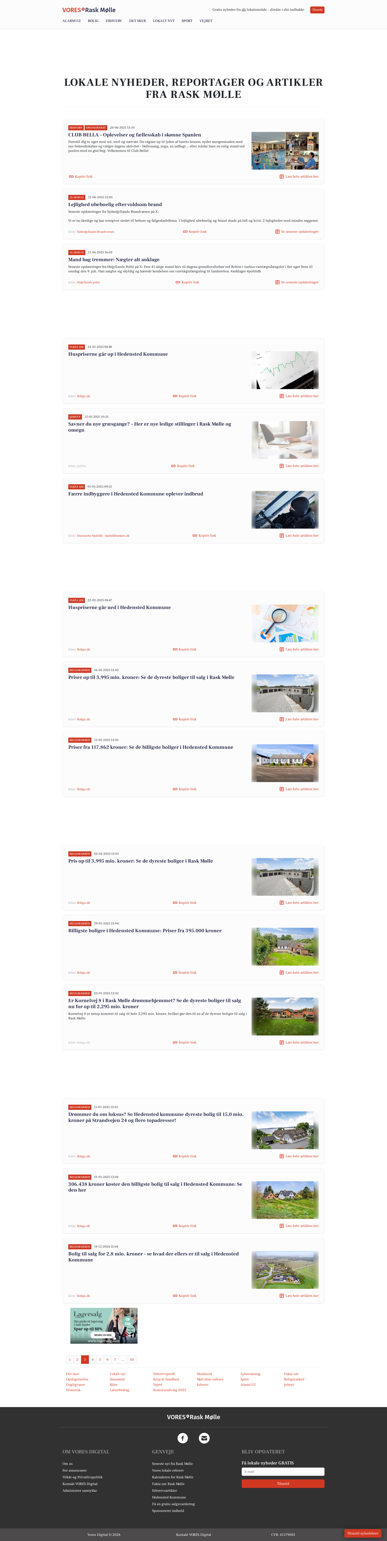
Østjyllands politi (88, 282)
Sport (187, 21)
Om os (67, 1463)
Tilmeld (317, 10)
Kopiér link (83, 176)
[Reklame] (104, 1326)
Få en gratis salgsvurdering (173, 1504)
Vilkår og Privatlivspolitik (82, 1477)
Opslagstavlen (77, 1379)
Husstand (117, 1379)
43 (132, 1359)
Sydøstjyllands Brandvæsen (95, 232)
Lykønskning (250, 1374)
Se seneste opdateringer (299, 231)
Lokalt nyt (163, 21)
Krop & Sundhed (166, 1379)
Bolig (93, 21)
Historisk (73, 1390)
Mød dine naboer (210, 1379)
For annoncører (74, 1470)
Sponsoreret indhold (168, 1511)
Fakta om (291, 1374)
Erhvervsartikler (164, 1490)
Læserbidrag (119, 1390)
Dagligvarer (75, 1384)
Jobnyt (289, 1384)
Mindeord (204, 1374)
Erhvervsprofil (164, 1374)
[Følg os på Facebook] (182, 1438)
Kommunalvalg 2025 (169, 1390)
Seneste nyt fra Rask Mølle (172, 1463)
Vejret (206, 21)
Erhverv (114, 21)
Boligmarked (294, 1379)
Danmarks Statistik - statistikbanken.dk (103, 536)
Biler (113, 1384)
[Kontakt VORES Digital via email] (204, 1438)
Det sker (137, 21)
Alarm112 (71, 21)
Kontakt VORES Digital (80, 1484)
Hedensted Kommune (169, 1497)
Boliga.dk (83, 396)
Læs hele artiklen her (302, 176)
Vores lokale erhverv (168, 1470)
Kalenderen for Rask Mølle (172, 1477)
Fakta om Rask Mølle (168, 1484)
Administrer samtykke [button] (79, 1490)
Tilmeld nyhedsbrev (362, 1533)
